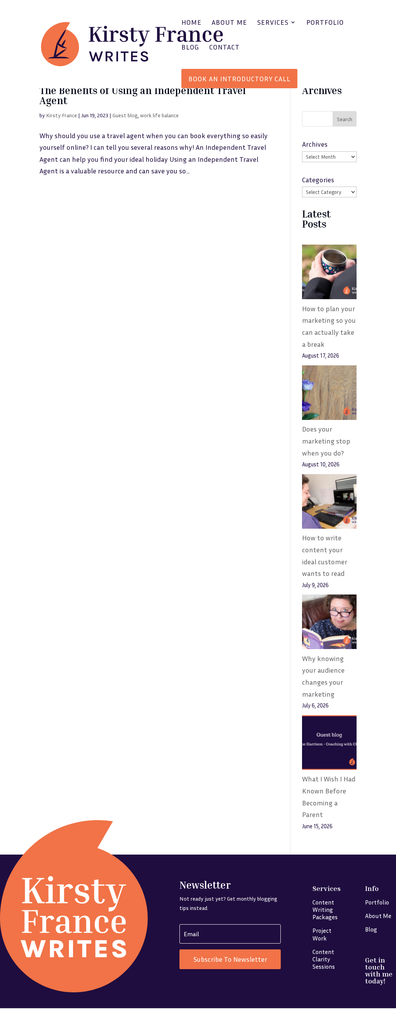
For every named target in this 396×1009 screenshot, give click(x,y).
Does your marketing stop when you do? (326, 441)
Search (344, 119)
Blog (190, 47)
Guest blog (125, 115)
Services (272, 22)
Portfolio (325, 22)
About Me (229, 22)
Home (191, 22)
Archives (315, 144)
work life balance (159, 115)
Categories (318, 179)
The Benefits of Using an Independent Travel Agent (142, 95)
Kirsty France (61, 115)
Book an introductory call (239, 78)
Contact (224, 47)
